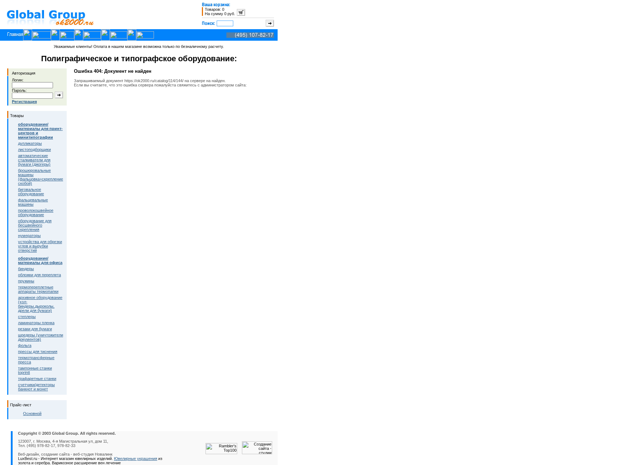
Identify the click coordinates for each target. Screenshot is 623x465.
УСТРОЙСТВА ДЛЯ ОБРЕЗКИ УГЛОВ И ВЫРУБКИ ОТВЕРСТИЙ (40, 246)
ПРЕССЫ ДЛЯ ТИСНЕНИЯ (37, 351)
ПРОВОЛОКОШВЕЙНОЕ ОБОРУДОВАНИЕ (35, 212)
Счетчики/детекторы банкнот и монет (36, 387)
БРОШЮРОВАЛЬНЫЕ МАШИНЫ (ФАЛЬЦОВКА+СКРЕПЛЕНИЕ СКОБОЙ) (40, 176)
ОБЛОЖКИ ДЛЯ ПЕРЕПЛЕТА (39, 275)
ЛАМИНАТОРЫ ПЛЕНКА (36, 323)
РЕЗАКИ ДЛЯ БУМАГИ (35, 329)
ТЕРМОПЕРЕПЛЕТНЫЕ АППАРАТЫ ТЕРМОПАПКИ (38, 289)
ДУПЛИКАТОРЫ (30, 143)
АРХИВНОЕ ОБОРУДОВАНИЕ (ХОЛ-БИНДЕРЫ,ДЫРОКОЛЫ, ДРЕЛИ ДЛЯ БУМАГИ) (40, 304)
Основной (32, 413)
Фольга (24, 345)
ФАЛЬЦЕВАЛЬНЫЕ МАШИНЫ (33, 202)
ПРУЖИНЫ (26, 281)
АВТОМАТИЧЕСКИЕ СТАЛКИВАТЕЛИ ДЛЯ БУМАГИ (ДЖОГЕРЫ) (34, 159)
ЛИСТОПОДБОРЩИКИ (34, 149)
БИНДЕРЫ (26, 269)
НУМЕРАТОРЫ (29, 235)
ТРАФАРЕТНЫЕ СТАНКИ (37, 378)
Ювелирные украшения (135, 458)
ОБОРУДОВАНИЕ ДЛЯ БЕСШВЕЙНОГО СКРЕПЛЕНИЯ (35, 225)
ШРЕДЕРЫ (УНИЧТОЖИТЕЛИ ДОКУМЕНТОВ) (40, 337)
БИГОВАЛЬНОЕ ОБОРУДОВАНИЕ (31, 191)
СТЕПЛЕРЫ (27, 316)
